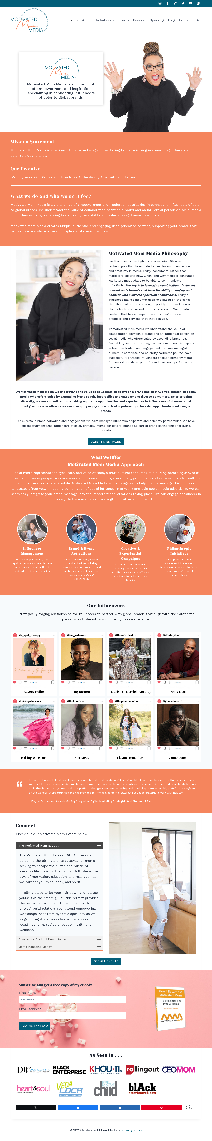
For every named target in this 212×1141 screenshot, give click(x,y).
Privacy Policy (132, 1130)
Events (124, 20)
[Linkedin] (198, 3)
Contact (185, 20)
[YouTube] (190, 3)
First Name (29, 993)
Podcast (139, 20)
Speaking (157, 20)
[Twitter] (183, 3)
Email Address (31, 1009)
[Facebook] (167, 3)
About (87, 20)
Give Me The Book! (35, 1026)
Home (73, 20)
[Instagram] (160, 3)
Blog (171, 20)
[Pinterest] (175, 3)
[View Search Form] (198, 20)
